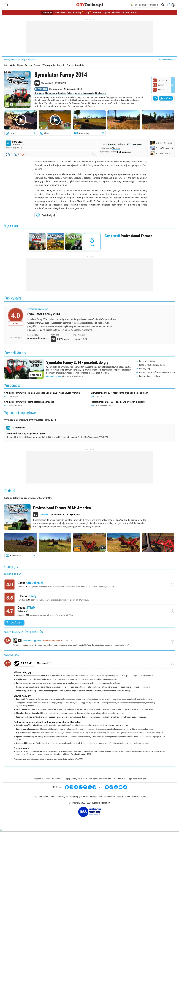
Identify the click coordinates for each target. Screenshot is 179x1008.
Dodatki (61, 65)
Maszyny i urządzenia (84, 93)
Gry (69, 12)
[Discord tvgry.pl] (121, 787)
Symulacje (32, 59)
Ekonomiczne (51, 93)
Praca (127, 796)
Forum (134, 12)
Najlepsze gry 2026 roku (76, 778)
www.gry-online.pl (12, 59)
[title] (89, 664)
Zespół (120, 796)
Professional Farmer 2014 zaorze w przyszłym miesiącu (133, 403)
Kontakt (135, 796)
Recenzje (97, 12)
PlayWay (112, 144)
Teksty (28, 65)
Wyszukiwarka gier (167, 59)
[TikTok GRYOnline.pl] (81, 787)
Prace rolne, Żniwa (147, 361)
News (20, 65)
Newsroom (60, 12)
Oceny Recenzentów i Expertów (89, 585)
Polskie (70, 93)
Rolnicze (62, 93)
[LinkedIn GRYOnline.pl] (90, 787)
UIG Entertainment (134, 144)
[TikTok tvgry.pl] (111, 787)
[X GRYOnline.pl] (76, 787)
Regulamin (43, 796)
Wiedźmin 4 (119, 778)
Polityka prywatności (79, 796)
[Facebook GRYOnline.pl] (67, 787)
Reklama (111, 796)
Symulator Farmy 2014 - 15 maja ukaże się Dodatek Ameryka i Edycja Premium (46, 394)
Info (6, 65)
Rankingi (77, 12)
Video (126, 12)
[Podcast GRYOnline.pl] (85, 787)
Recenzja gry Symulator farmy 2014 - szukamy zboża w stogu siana (89, 320)
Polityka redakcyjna (59, 796)
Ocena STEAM (89, 612)
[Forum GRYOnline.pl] (94, 787)
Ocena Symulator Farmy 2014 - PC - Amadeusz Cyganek (89, 642)
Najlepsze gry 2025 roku (100, 778)
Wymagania (48, 65)
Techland (116, 148)
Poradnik (79, 65)
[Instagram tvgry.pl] (116, 787)
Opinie (107, 12)
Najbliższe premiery (137, 778)
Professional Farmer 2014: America (89, 517)
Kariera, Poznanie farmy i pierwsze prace (157, 372)
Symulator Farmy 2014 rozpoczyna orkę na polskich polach (133, 394)
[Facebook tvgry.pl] (125, 787)
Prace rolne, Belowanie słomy (152, 365)
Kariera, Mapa (145, 368)
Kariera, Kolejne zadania (149, 376)
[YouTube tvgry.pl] (107, 787)
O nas (34, 796)
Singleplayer (100, 93)
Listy (87, 12)
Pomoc (144, 796)
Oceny (37, 65)
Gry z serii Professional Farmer (89, 242)
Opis (12, 65)
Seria (70, 65)
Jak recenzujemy (15, 337)
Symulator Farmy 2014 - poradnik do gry (89, 369)
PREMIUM (47, 12)
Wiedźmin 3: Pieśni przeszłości (48, 778)
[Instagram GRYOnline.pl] (71, 787)
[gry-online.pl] (89, 4)
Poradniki (116, 12)
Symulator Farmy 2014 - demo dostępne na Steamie (46, 403)
